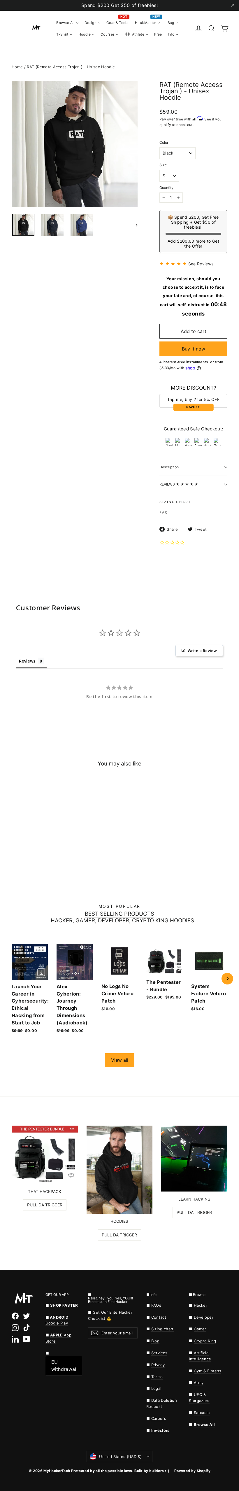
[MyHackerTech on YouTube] (26, 1339)
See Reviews (201, 263)
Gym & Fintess (207, 1371)
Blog (155, 1340)
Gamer (200, 1329)
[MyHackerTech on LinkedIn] (15, 1339)
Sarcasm (202, 1412)
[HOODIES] (120, 1170)
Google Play (56, 1323)
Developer (203, 1317)
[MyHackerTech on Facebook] (15, 1316)
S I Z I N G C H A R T (174, 502)
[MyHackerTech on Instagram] (15, 1327)
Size (163, 165)
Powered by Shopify (192, 1471)
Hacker (200, 1305)
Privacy (158, 1364)
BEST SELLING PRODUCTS (119, 914)
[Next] (227, 978)
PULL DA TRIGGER (44, 1204)
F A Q (163, 512)
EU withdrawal (63, 1365)
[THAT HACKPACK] (45, 1155)
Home (17, 66)
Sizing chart (162, 1329)
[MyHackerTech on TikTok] (26, 1327)
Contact (158, 1317)
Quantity (166, 188)
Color (163, 142)
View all (119, 1060)
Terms (157, 1376)
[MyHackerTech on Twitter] (26, 1316)
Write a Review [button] (202, 650)
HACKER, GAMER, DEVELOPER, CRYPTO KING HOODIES (122, 921)
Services (159, 1352)
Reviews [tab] (27, 661)
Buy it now (193, 349)
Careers (158, 1418)
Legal (156, 1388)
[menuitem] (67, 22)
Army (198, 1382)
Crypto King (205, 1340)
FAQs (156, 1305)
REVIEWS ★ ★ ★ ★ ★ (178, 484)
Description (169, 467)
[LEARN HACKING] (194, 1159)
